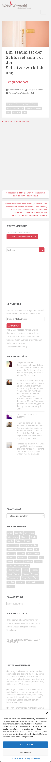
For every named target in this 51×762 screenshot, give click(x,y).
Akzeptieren (25, 744)
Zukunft (11, 586)
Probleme (19, 561)
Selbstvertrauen (14, 570)
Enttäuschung (13, 537)
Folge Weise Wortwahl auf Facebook (23, 641)
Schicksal (28, 561)
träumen (37, 108)
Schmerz (38, 561)
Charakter (19, 533)
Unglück (34, 574)
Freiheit (19, 541)
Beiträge (10, 104)
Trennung (34, 570)
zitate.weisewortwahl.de (22, 236)
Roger (12, 689)
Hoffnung (11, 553)
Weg (18, 93)
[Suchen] (41, 249)
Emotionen (29, 533)
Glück (30, 549)
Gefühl (10, 549)
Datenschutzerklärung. (17, 346)
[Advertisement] (28, 277)
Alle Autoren (15, 597)
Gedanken (25, 545)
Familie (10, 541)
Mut (41, 557)
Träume (12, 93)
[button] (46, 713)
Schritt (34, 104)
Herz (36, 549)
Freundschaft (13, 545)
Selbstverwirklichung (15, 108)
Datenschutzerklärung (21, 758)
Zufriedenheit (37, 582)
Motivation (33, 557)
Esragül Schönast (17, 82)
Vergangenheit (13, 578)
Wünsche (25, 93)
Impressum (35, 758)
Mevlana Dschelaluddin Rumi (27, 623)
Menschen (22, 557)
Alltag (10, 533)
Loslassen (11, 557)
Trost (10, 574)
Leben (29, 553)
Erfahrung (24, 537)
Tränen (17, 574)
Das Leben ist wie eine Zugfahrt (27, 415)
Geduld (34, 545)
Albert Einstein (13, 626)
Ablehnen (25, 752)
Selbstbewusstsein (21, 566)
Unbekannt (11, 630)
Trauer (25, 570)
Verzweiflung (27, 578)
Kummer (21, 553)
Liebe (36, 553)
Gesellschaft (20, 549)
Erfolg (33, 537)
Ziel (32, 93)
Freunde (27, 541)
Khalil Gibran (12, 620)
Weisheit (11, 582)
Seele (10, 566)
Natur (10, 561)
